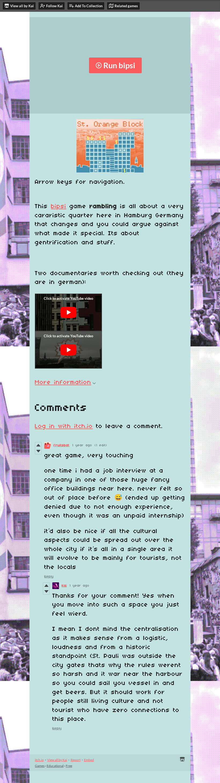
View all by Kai (57, 760)
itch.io (39, 760)
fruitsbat (61, 445)
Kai (64, 585)
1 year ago (82, 445)
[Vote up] (38, 445)
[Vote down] (38, 451)
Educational (55, 766)
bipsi (58, 206)
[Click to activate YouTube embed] (68, 312)
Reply (49, 576)
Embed (89, 760)
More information (63, 382)
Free (69, 766)
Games (40, 766)
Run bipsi (119, 65)
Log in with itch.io (64, 426)
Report (75, 760)
